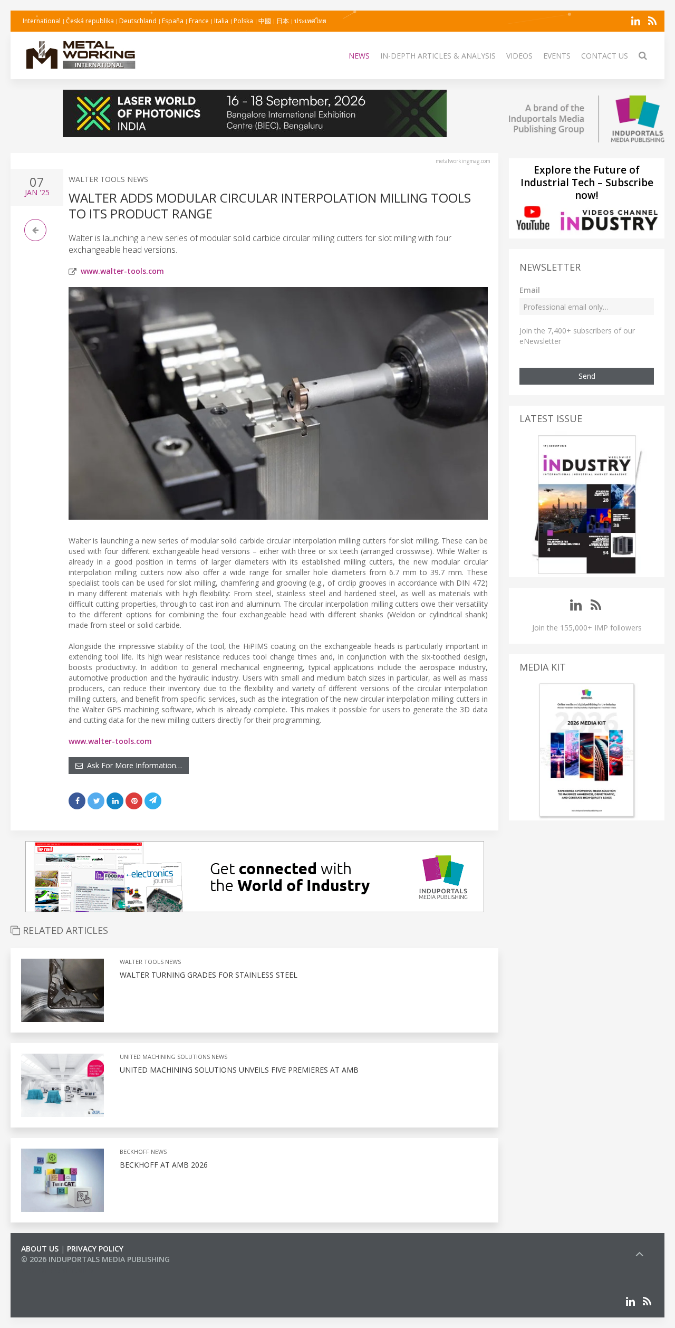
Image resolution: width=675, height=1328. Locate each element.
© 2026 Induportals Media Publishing (95, 1259)
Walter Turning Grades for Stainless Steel (208, 975)
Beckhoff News (143, 1151)
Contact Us (604, 56)
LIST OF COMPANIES (57, 1270)
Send (586, 376)
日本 (282, 20)
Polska (243, 20)
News (359, 56)
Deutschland (138, 20)
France (199, 20)
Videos (519, 56)
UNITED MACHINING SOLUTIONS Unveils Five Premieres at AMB (239, 1070)
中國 (264, 20)
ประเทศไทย (310, 20)
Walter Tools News (108, 179)
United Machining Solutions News (173, 1057)
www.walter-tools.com (122, 271)
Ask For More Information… (132, 765)
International (42, 20)
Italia (221, 20)
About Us (40, 1249)
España (173, 20)
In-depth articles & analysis (438, 56)
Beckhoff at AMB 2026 (164, 1165)
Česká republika (90, 20)
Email (529, 290)
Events (557, 56)
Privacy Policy (95, 1249)
